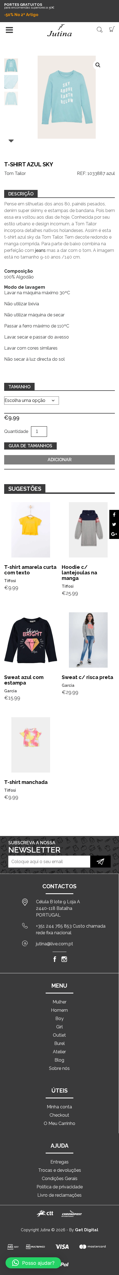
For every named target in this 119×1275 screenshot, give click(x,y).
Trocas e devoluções (59, 1170)
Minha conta (59, 1106)
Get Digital (86, 1229)
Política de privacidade (60, 1186)
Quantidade (16, 431)
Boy (59, 1018)
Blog (59, 1060)
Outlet (59, 1035)
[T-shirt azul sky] (114, 515)
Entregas (59, 1162)
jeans (40, 250)
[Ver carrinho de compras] (112, 28)
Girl (59, 1026)
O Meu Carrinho (59, 1123)
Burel (59, 1043)
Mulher (59, 1002)
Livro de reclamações (59, 1195)
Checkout (59, 1115)
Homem (59, 1010)
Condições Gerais (59, 1178)
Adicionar (60, 459)
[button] (98, 65)
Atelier (59, 1051)
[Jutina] (59, 30)
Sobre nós (59, 1068)
